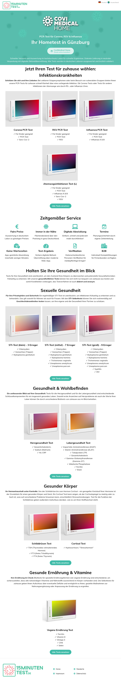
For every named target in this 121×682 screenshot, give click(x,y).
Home (57, 669)
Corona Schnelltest (16, 5)
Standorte (80, 669)
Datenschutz (81, 674)
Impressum (59, 674)
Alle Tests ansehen (60, 206)
